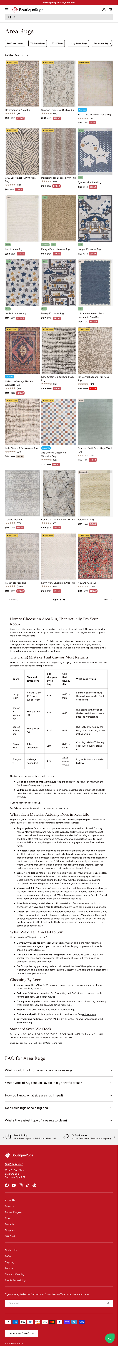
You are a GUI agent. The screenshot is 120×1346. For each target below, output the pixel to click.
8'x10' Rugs (57, 43)
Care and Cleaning (14, 1274)
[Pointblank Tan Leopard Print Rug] (58, 151)
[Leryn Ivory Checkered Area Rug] (58, 556)
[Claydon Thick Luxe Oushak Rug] (58, 83)
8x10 (41, 1043)
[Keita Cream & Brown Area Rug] (22, 421)
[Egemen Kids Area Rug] (95, 151)
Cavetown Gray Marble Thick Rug (58, 519)
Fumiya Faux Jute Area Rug (55, 249)
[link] (23, 599)
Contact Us (11, 1250)
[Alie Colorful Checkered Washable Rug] (58, 421)
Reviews (9, 1206)
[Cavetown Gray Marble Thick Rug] (58, 493)
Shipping (9, 1262)
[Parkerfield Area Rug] (22, 556)
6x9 (36, 1043)
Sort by (9, 55)
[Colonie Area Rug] (22, 493)
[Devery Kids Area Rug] (58, 282)
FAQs (8, 1256)
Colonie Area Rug (14, 519)
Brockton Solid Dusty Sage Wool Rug (95, 450)
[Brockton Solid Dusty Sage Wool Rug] (95, 421)
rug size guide (61, 808)
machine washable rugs (63, 1009)
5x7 (30, 1043)
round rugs (57, 1043)
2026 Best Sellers (15, 43)
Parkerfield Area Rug (15, 582)
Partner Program (13, 1212)
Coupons (10, 1230)
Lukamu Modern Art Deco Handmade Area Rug (91, 315)
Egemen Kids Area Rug (89, 182)
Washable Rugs (37, 43)
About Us (10, 1200)
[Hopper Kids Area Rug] (95, 218)
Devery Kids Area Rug (52, 313)
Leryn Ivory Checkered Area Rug (58, 582)
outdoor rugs (89, 1014)
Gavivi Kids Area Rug (16, 313)
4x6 (25, 1043)
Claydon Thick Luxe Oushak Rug (58, 110)
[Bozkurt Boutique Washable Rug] (95, 83)
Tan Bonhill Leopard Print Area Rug (93, 378)
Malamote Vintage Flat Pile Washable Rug (19, 383)
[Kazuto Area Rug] (22, 218)
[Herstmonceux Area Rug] (22, 83)
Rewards (9, 1224)
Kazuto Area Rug (13, 249)
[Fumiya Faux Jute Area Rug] (58, 218)
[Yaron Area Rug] (95, 493)
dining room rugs (63, 1004)
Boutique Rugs (17, 1343)
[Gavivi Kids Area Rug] (22, 282)
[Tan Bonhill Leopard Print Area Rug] (95, 350)
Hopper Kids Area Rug (89, 249)
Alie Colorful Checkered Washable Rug (53, 454)
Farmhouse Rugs (102, 43)
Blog (7, 1218)
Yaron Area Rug (86, 519)
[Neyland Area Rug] (95, 556)
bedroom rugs (47, 996)
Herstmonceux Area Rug (17, 110)
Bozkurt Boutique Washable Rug (94, 114)
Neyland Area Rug (87, 582)
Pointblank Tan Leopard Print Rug (58, 177)
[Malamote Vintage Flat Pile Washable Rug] (22, 350)
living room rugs (36, 988)
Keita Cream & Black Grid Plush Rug (57, 378)
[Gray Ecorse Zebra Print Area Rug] (22, 151)
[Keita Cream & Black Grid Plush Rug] (58, 350)
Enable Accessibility (15, 1280)
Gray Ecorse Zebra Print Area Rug (20, 179)
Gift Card (10, 1236)
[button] (110, 9)
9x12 (47, 1043)
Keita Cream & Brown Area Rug (21, 448)
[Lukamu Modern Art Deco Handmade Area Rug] (95, 282)
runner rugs (27, 1022)
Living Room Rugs (78, 43)
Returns (9, 1268)
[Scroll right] (110, 43)
